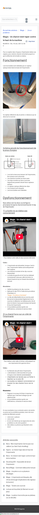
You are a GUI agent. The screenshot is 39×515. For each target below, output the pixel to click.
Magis (22, 30)
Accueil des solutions (10, 30)
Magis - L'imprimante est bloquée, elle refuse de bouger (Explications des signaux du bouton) (20, 479)
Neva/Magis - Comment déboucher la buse (20, 468)
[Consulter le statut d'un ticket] (26, 21)
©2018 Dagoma (19, 509)
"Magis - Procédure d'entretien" (17, 295)
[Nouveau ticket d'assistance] (26, 19)
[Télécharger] (15, 264)
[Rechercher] (16, 19)
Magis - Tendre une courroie (15, 486)
